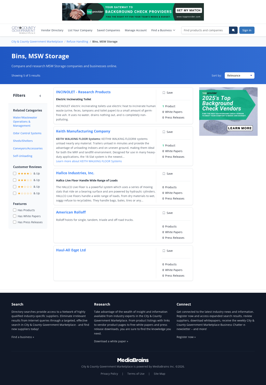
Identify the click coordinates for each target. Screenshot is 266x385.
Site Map (159, 373)
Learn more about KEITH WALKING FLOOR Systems (89, 161)
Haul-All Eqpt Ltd (71, 250)
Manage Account (136, 30)
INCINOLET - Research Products (83, 92)
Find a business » (22, 337)
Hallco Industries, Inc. (75, 173)
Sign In (246, 30)
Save (170, 92)
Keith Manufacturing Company (83, 131)
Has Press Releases (30, 222)
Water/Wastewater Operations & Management (25, 121)
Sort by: (217, 75)
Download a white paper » (111, 341)
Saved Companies (108, 30)
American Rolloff (71, 212)
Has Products (26, 210)
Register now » (186, 337)
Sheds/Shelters (23, 141)
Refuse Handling (77, 41)
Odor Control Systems (27, 133)
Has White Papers (29, 216)
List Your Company (80, 30)
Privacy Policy (109, 373)
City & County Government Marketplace (37, 41)
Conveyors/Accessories (28, 148)
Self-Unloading (22, 156)
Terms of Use (135, 373)
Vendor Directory (52, 30)
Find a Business (161, 30)
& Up (29, 173)
